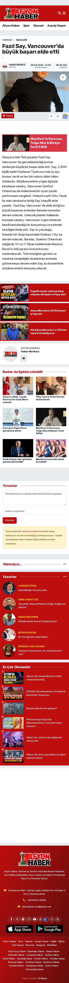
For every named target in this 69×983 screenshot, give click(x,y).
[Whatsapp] (52, 919)
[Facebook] (11, 919)
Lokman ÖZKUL (27, 586)
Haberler (7, 40)
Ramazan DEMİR (28, 617)
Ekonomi (30, 945)
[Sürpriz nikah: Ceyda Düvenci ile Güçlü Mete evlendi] (18, 385)
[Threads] (40, 919)
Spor (26, 25)
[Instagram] (28, 919)
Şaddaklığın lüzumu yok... (33, 590)
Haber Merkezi (30, 351)
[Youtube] (34, 919)
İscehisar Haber (34, 962)
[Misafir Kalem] (9, 634)
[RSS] (57, 919)
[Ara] (59, 13)
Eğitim (61, 941)
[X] (17, 919)
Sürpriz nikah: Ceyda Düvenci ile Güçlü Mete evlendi (15, 399)
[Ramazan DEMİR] (9, 619)
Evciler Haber (41, 958)
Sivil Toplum (18, 945)
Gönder (9, 520)
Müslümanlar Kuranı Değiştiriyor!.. (38, 621)
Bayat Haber (53, 951)
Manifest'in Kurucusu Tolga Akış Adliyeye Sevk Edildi (50, 431)
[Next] (46, 919)
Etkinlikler (52, 945)
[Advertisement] (34, 805)
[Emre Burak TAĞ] (9, 603)
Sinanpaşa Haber (35, 965)
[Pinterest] (23, 919)
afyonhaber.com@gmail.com (36, 906)
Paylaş (9, 116)
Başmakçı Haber (36, 951)
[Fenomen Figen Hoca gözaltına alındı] (18, 417)
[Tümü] (64, 564)
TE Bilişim (42, 978)
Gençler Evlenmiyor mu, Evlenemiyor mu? (40, 652)
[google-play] (49, 929)
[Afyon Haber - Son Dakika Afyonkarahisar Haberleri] (21, 13)
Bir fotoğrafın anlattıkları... (34, 637)
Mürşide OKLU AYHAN (31, 646)
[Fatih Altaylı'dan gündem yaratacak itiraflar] (18, 448)
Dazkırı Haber (52, 955)
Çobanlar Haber (34, 955)
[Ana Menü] (64, 13)
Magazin (21, 40)
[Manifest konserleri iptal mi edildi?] (51, 448)
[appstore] (19, 929)
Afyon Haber (10, 25)
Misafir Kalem (27, 632)
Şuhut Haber (52, 965)
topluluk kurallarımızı (32, 531)
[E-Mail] (23, 358)
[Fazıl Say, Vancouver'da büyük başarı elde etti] (34, 91)
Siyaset (38, 25)
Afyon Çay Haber (17, 951)
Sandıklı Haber (16, 965)
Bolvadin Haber (17, 955)
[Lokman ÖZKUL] (9, 588)
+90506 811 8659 (36, 900)
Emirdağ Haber (25, 958)
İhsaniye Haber (16, 962)
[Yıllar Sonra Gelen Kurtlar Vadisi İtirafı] (51, 385)
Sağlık (53, 941)
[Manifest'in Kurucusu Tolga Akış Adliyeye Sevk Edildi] (51, 417)
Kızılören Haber (51, 962)
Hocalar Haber (57, 958)
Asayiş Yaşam (56, 25)
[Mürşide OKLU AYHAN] (9, 650)
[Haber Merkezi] (10, 353)
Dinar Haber (9, 958)
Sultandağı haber (34, 969)
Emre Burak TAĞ (28, 599)
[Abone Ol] (65, 116)
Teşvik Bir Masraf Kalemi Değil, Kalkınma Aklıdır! (42, 606)
